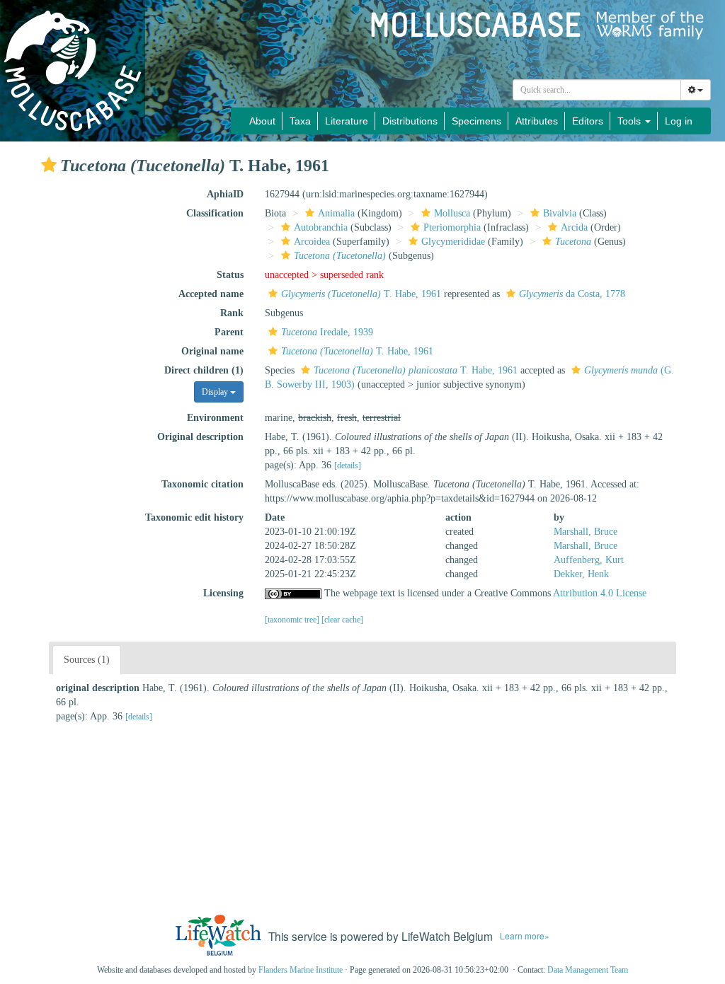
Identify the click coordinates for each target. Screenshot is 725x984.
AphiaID (225, 194)
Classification (215, 213)
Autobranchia (321, 227)
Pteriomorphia (452, 227)
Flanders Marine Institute (300, 970)
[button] (49, 164)
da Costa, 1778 (572, 294)
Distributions (410, 121)
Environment (215, 417)
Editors (587, 121)
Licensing (223, 593)
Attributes (536, 121)
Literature (346, 121)
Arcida (574, 227)
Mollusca (452, 213)
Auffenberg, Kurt (589, 560)
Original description (200, 437)
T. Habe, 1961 (361, 294)
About (262, 121)
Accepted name (211, 294)
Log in (678, 121)
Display (216, 392)
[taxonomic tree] (293, 620)
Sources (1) (87, 659)
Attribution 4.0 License (599, 593)
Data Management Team (587, 970)
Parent (229, 332)
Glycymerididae (453, 241)
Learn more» (524, 936)
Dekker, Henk (581, 574)
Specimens (476, 121)
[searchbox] (597, 90)
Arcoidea (312, 241)
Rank (232, 313)
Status (230, 275)
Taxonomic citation (202, 484)
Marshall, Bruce (585, 531)
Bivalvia (559, 213)
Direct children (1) (204, 370)
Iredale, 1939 (327, 332)
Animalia (336, 213)
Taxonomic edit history (194, 517)
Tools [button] (630, 121)
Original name (212, 351)
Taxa (300, 121)
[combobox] (597, 89)
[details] (347, 465)
